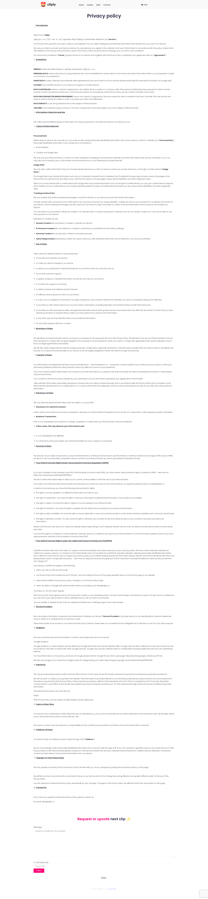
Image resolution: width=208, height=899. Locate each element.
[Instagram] (106, 878)
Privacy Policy (112, 889)
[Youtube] (104, 878)
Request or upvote (93, 819)
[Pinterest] (102, 878)
